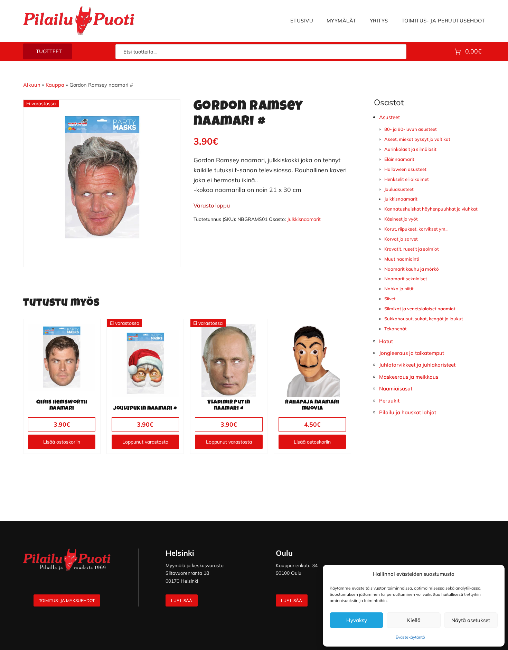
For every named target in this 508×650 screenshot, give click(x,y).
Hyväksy (356, 620)
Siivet (390, 298)
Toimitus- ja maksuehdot (67, 600)
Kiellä (414, 620)
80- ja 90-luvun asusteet (410, 129)
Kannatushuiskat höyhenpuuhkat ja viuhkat (431, 209)
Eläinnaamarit (399, 159)
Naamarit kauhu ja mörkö (411, 269)
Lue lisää (181, 600)
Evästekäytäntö (410, 637)
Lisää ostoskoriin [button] (61, 442)
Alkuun (31, 84)
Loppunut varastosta (145, 442)
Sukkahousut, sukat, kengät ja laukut (423, 318)
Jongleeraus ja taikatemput (411, 353)
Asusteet (389, 117)
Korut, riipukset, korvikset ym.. (416, 229)
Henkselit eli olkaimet (406, 179)
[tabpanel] (101, 178)
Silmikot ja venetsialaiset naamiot (419, 308)
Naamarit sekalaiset (405, 278)
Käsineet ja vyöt (401, 219)
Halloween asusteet (405, 169)
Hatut (386, 341)
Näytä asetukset (470, 620)
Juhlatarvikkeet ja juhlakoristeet (417, 364)
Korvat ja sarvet (401, 239)
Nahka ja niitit (399, 288)
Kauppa (55, 84)
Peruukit (389, 400)
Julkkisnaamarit (304, 219)
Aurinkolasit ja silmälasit (410, 149)
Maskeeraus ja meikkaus (408, 376)
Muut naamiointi (401, 259)
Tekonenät (395, 328)
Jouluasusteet (399, 189)
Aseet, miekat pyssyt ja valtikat (417, 139)
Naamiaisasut (395, 388)
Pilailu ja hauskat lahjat (407, 412)
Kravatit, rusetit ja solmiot (411, 249)
